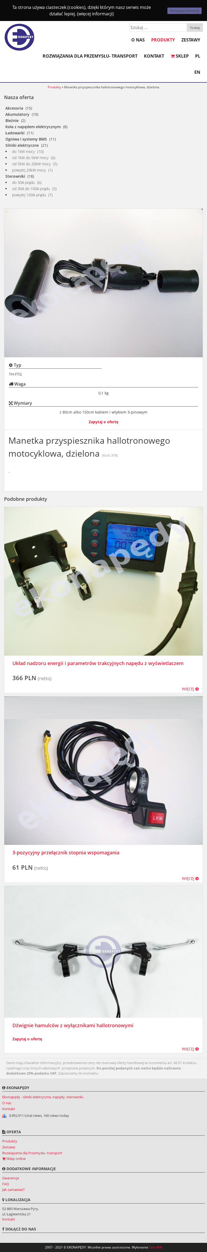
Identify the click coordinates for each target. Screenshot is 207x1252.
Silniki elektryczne (22, 145)
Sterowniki (15, 176)
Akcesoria (14, 108)
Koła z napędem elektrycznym (33, 126)
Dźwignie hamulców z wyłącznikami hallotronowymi (72, 1025)
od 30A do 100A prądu (31, 188)
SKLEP (182, 56)
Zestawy (190, 40)
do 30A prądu (23, 182)
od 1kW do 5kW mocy (30, 157)
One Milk (155, 1247)
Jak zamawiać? (13, 1189)
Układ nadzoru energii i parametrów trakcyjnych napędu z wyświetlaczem (98, 663)
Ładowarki (15, 132)
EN (197, 72)
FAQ (5, 1183)
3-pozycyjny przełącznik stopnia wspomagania (65, 852)
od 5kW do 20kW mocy (31, 163)
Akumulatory (17, 114)
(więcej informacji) (95, 14)
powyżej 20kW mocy (29, 170)
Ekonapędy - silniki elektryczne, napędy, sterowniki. (43, 1096)
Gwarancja (10, 1178)
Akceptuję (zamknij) (184, 10)
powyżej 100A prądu (29, 194)
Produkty (163, 40)
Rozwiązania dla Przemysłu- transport (90, 56)
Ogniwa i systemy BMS (26, 139)
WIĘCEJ (188, 688)
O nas (138, 40)
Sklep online (15, 1158)
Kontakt (154, 56)
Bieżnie (12, 120)
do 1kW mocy (23, 151)
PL (197, 56)
